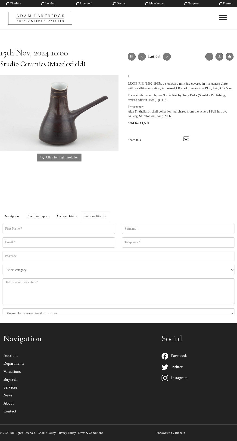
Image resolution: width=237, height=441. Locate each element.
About (8, 403)
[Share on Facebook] (148, 140)
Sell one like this (95, 216)
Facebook (177, 356)
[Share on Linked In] (167, 140)
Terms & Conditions (90, 433)
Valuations (12, 371)
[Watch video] (209, 57)
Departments (13, 363)
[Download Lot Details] (219, 57)
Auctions (10, 355)
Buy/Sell (10, 379)
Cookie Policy (47, 433)
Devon (121, 3)
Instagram (177, 378)
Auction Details (66, 216)
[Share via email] (186, 140)
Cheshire (15, 3)
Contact (9, 411)
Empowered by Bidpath (170, 433)
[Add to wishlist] (230, 57)
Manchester (156, 3)
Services (10, 387)
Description (11, 216)
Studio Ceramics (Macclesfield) (42, 64)
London (50, 3)
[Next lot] (167, 57)
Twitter (175, 367)
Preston (227, 3)
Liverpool (86, 3)
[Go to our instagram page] (177, 140)
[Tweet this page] (158, 140)
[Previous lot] (142, 57)
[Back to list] (132, 57)
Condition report (37, 216)
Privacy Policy (67, 433)
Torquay (193, 3)
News (7, 395)
